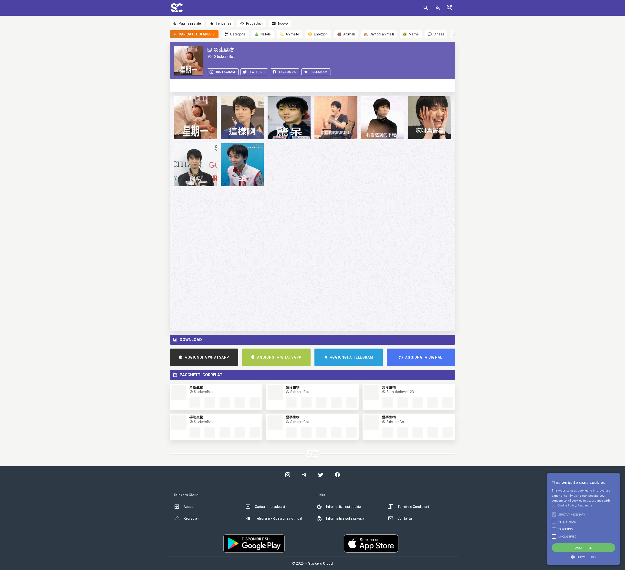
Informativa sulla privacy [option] (345, 518)
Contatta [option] (404, 518)
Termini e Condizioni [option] (413, 507)
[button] (437, 8)
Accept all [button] (583, 547)
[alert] (583, 519)
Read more (585, 505)
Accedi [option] (189, 507)
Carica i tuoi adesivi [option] (270, 507)
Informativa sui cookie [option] (343, 507)
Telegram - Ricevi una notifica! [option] (278, 518)
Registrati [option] (191, 518)
